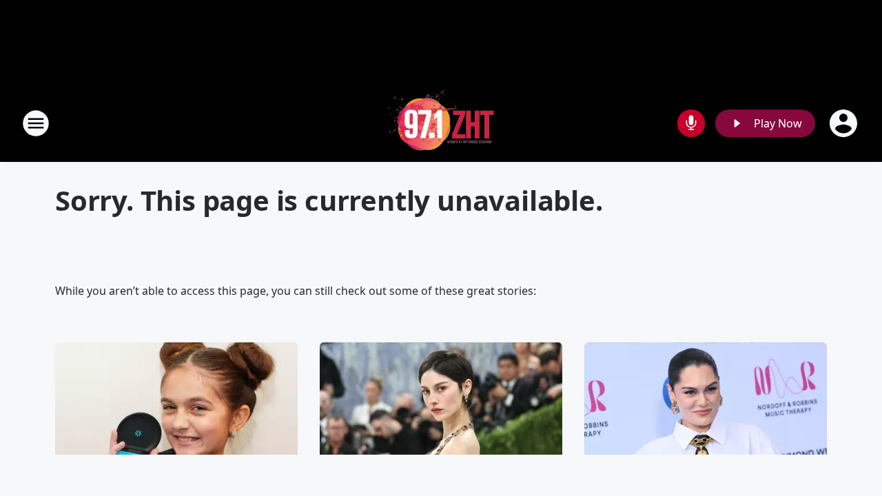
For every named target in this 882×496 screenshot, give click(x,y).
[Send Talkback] (691, 123)
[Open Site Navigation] (36, 123)
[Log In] (845, 123)
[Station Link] (441, 123)
